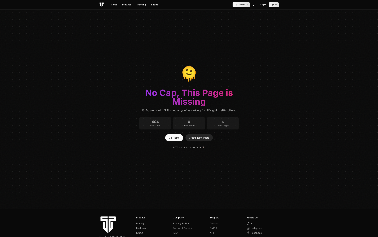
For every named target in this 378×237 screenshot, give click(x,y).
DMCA (213, 228)
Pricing (154, 4)
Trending (141, 4)
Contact (214, 223)
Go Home (174, 137)
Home (114, 4)
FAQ (175, 232)
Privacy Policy (181, 223)
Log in (263, 5)
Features (126, 4)
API (212, 232)
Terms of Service (182, 228)
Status (139, 232)
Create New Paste (199, 137)
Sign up (274, 5)
